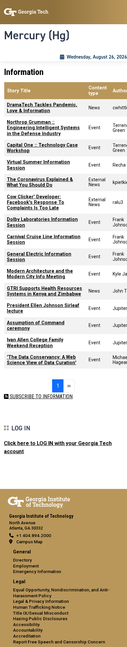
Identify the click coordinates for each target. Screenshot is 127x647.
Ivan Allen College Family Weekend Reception (35, 342)
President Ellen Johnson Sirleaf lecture (43, 308)
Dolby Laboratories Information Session (42, 222)
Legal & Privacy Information (41, 601)
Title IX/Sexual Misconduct (40, 613)
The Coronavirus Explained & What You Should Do (40, 182)
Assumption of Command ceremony (35, 325)
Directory (22, 560)
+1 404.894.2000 (33, 535)
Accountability (28, 630)
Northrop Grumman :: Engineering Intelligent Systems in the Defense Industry (43, 127)
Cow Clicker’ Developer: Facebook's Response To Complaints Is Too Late (35, 202)
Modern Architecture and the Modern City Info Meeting (40, 273)
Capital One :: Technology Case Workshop (42, 147)
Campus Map (29, 541)
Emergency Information (37, 571)
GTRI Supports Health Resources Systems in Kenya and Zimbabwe (44, 291)
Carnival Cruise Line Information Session (43, 239)
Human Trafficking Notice (39, 607)
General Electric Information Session (39, 256)
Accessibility (26, 624)
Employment (26, 565)
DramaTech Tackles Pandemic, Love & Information (42, 107)
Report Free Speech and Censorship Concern (59, 641)
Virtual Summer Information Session (38, 165)
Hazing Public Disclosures (40, 618)
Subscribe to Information (40, 396)
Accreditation (27, 635)
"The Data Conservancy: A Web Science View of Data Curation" (41, 360)
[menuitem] (63, 562)
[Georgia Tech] (39, 501)
